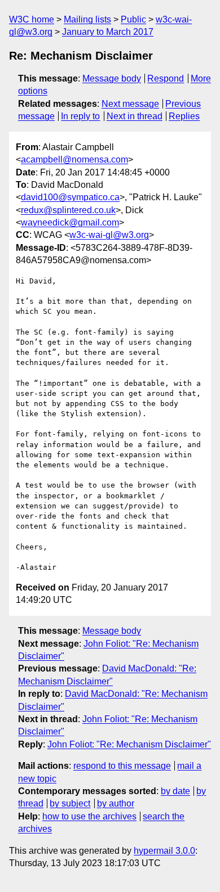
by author (115, 803)
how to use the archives (89, 816)
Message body (111, 78)
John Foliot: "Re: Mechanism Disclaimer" (129, 744)
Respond (165, 78)
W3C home (31, 19)
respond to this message (122, 766)
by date (175, 791)
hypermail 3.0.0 (164, 850)
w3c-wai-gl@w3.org (109, 235)
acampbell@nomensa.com (74, 159)
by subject (70, 803)
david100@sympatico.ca (70, 197)
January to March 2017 (107, 32)
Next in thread (134, 116)
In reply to (80, 116)
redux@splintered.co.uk (68, 210)
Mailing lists (87, 19)
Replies (184, 116)
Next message (130, 104)
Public (133, 19)
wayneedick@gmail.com (70, 222)
